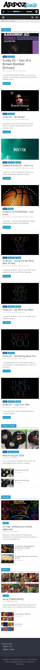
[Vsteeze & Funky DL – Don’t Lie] (20, 140)
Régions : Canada (8, 649)
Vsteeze (32, 168)
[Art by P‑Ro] (7, 623)
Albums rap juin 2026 (13, 455)
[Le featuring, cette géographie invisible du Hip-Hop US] (7, 545)
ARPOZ (17, 71)
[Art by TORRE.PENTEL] (20, 574)
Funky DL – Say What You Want (18, 309)
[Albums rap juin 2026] (20, 430)
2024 (5, 162)
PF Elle (27, 266)
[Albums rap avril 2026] (7, 479)
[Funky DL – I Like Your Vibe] (20, 379)
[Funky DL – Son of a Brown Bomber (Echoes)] (20, 34)
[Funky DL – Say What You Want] (20, 284)
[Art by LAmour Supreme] (7, 613)
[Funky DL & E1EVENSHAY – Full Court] (20, 186)
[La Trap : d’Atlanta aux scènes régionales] (20, 501)
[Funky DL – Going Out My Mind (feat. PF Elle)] (20, 235)
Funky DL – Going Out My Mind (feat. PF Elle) (18, 262)
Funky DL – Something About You (19, 355)
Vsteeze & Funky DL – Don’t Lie (18, 165)
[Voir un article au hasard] (37, 17)
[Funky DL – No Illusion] (20, 91)
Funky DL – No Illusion (14, 116)
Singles (18, 162)
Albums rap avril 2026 (22, 480)
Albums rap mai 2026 (22, 470)
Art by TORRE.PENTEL (13, 599)
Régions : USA (7, 646)
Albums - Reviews (13, 452)
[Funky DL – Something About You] (20, 330)
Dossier (6, 523)
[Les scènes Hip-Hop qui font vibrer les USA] (7, 555)
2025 (5, 114)
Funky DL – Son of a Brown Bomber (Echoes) (17, 64)
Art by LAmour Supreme (22, 614)
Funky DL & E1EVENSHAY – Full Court (18, 213)
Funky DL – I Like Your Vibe (16, 404)
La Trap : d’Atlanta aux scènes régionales (17, 528)
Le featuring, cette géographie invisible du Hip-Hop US (24, 547)
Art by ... (6, 596)
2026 (5, 57)
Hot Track (11, 57)
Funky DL (23, 71)
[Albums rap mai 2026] (7, 469)
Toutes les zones (6, 644)
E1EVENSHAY (24, 217)
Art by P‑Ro (18, 624)
